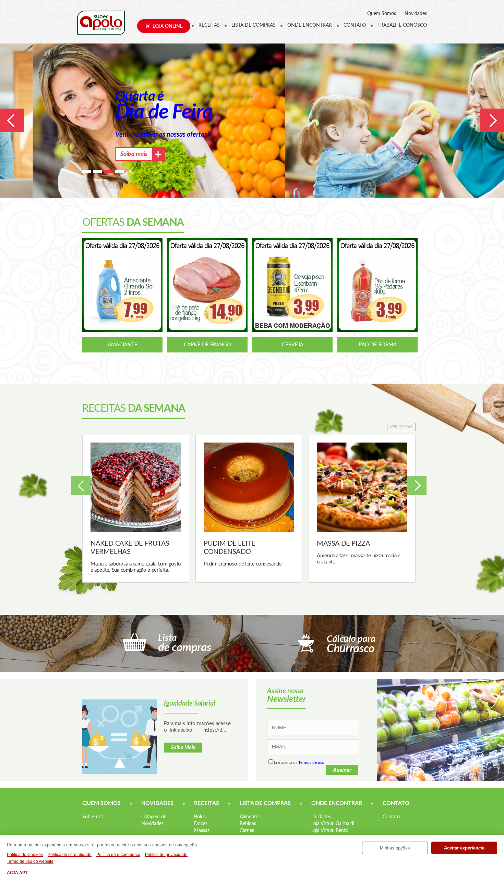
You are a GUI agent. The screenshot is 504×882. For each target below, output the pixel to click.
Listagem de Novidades (153, 820)
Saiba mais (101, 154)
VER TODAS (401, 427)
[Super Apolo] (101, 23)
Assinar (342, 770)
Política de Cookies (25, 854)
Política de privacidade (166, 854)
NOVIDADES (157, 803)
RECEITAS (209, 25)
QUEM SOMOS (101, 803)
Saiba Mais (183, 747)
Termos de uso (311, 762)
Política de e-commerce (118, 854)
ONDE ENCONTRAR (309, 25)
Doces (200, 823)
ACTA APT (17, 872)
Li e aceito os (299, 762)
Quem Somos (381, 13)
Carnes (247, 830)
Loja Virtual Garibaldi (332, 823)
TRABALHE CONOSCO (402, 25)
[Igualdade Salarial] (119, 736)
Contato (391, 817)
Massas (201, 830)
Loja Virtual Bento (329, 830)
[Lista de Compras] (167, 643)
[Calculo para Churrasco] (336, 643)
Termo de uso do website (30, 861)
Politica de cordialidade (70, 854)
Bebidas (248, 823)
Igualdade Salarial (189, 703)
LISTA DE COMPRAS (253, 25)
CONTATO (355, 25)
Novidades (416, 13)
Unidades (321, 817)
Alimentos (250, 817)
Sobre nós (93, 817)
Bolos (200, 817)
